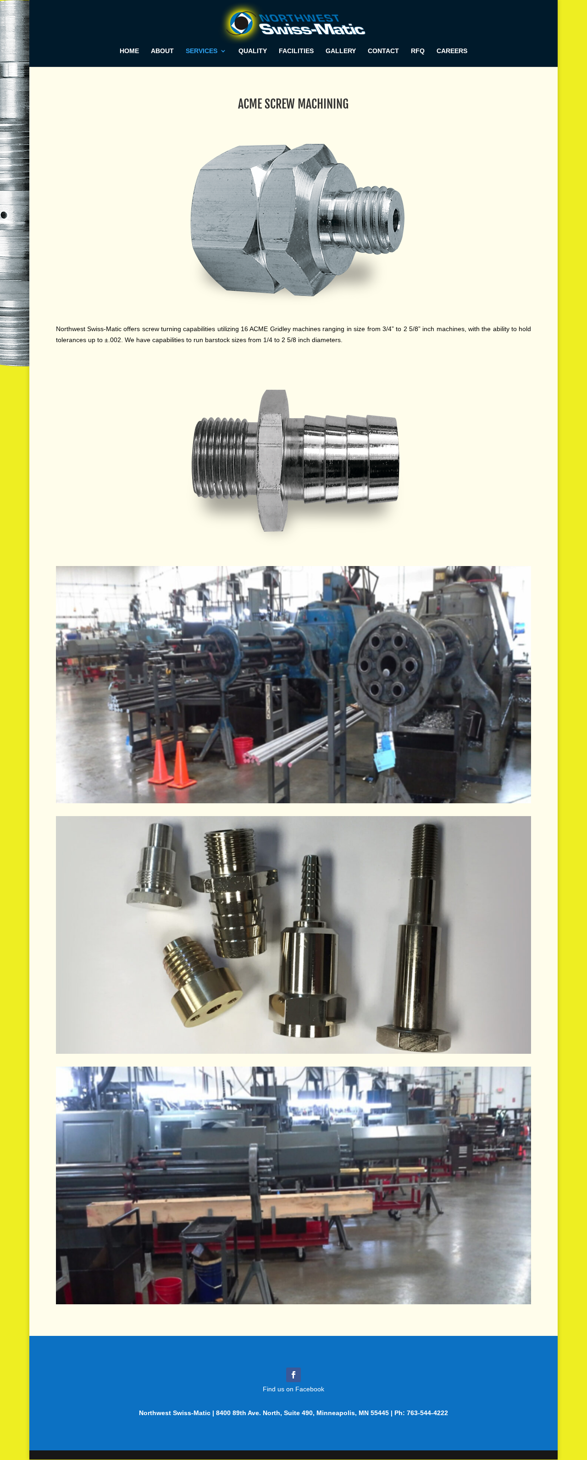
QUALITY (252, 51)
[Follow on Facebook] (293, 1374)
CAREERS (452, 51)
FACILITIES (296, 51)
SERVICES (201, 51)
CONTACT (383, 51)
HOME (129, 51)
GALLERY (341, 51)
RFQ (418, 51)
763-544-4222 (427, 1412)
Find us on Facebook (293, 1389)
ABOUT (162, 51)
